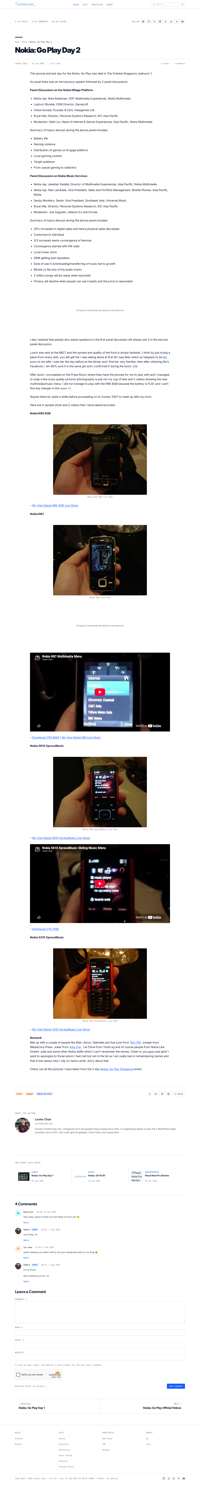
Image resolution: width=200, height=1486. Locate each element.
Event (19, 1094)
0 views (165, 63)
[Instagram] (154, 21)
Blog (76, 4)
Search (62, 1438)
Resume (105, 1450)
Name (19, 1327)
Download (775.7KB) (45, 929)
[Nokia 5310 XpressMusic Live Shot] (100, 982)
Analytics (64, 1444)
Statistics (64, 1450)
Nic (165, 357)
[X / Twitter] (176, 21)
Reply (26, 1222)
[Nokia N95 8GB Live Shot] (100, 458)
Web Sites (107, 1438)
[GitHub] (148, 21)
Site (85, 4)
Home (17, 42)
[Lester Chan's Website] (25, 4)
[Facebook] (143, 21)
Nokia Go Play (44, 1094)
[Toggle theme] (182, 4)
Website (19, 1352)
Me (147, 1438)
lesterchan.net (44, 1124)
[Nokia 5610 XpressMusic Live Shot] (100, 790)
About (110, 4)
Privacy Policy (66, 1467)
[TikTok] (171, 21)
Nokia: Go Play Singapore (116, 1069)
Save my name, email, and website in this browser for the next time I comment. (60, 1365)
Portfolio (97, 4)
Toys (148, 1444)
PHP (104, 1444)
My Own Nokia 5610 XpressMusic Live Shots (61, 838)
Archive (19, 1438)
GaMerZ (26, 1229)
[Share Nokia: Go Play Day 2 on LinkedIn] (155, 1094)
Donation (63, 1461)
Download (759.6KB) (45, 737)
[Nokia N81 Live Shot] (100, 558)
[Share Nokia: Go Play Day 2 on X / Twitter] (149, 1094)
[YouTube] (182, 21)
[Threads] (165, 21)
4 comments (179, 63)
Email (19, 1340)
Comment (21, 1299)
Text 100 (135, 1042)
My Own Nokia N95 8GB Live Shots (55, 505)
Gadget (29, 1094)
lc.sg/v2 (178, 1094)
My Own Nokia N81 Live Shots (81, 737)
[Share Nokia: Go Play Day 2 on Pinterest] (168, 1094)
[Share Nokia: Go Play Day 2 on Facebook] (162, 1094)
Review (18, 1444)
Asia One (75, 1047)
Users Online (65, 1455)
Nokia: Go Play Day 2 (47, 50)
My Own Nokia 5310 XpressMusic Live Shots (61, 1029)
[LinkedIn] (160, 21)
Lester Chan (21, 63)
